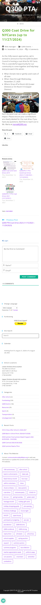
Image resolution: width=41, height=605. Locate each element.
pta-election (7, 525)
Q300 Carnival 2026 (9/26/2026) (12, 443)
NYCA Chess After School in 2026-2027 (14, 430)
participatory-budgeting (11, 520)
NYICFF (6, 515)
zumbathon (7, 561)
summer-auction (19, 543)
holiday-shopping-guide (11, 506)
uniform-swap (30, 552)
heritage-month (9, 502)
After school (6, 397)
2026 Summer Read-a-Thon (11, 446)
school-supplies (9, 538)
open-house (17, 515)
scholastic (19, 534)
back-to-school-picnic (10, 474)
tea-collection (25, 547)
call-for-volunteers (10, 483)
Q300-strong (23, 529)
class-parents (22, 488)
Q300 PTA (20, 8)
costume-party (19, 492)
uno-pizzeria (8, 557)
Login (6, 241)
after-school (23, 469)
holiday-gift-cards (24, 502)
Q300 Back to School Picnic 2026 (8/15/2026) (16, 433)
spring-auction (23, 538)
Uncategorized (6, 418)
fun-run (6, 497)
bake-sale (25, 474)
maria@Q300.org (19, 124)
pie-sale (26, 520)
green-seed (31, 497)
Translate (15, 310)
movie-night (25, 511)
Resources (5, 407)
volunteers (19, 557)
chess (22, 483)
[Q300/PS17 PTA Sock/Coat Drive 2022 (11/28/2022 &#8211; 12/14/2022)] (27, 165)
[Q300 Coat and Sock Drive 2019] (9, 165)
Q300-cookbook (9, 529)
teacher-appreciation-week (12, 552)
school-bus (30, 534)
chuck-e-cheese (9, 488)
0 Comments (33, 49)
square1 (6, 543)
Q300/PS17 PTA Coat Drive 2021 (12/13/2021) (9, 196)
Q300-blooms (20, 525)
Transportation (7, 414)
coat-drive (9, 211)
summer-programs (10, 547)
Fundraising (6, 400)
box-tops (25, 479)
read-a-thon (7, 534)
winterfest (31, 557)
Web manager (10, 47)
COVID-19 (32, 492)
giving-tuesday (18, 497)
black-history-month (10, 479)
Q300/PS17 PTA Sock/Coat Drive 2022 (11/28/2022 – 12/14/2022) (26, 174)
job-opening (28, 506)
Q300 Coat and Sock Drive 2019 (9, 172)
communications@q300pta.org (18, 457)
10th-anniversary (9, 469)
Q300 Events (26, 47)
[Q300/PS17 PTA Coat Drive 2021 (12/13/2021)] (9, 188)
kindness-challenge (10, 511)
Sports (4, 411)
